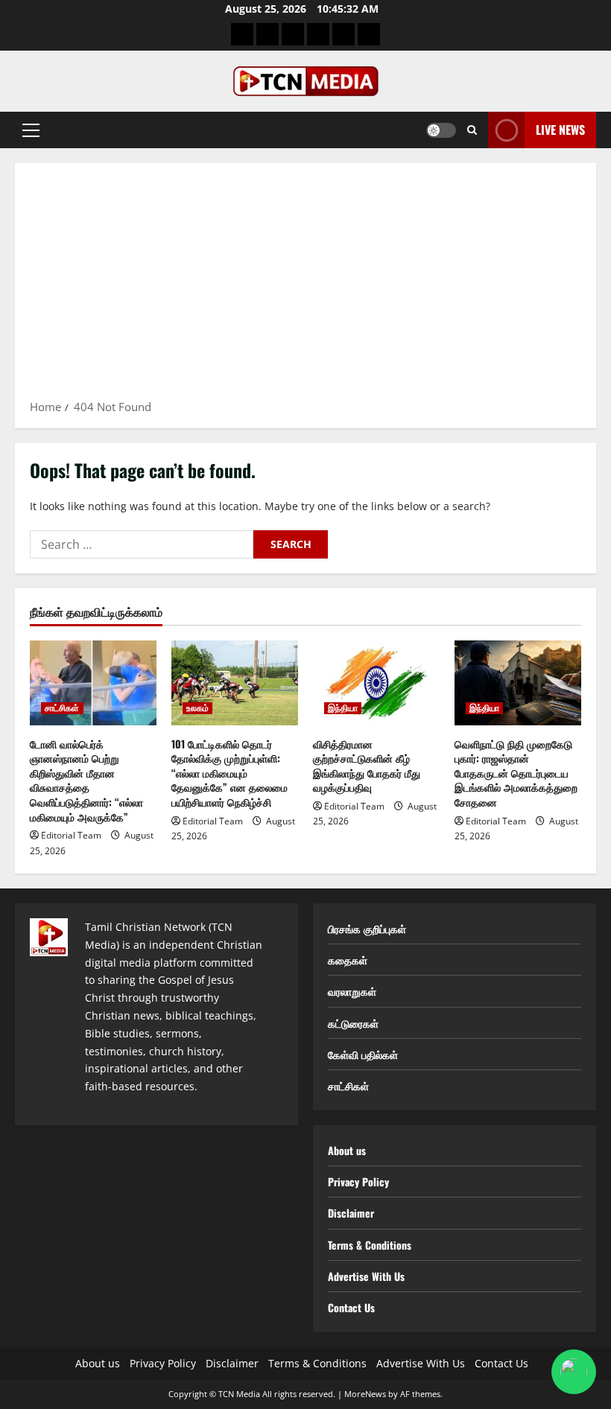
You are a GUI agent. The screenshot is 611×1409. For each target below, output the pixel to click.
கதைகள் (347, 959)
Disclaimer (351, 1213)
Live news (560, 130)
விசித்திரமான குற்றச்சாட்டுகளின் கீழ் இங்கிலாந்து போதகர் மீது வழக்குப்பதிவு (366, 765)
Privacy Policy (358, 1181)
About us (347, 1150)
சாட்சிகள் (62, 708)
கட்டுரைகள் (353, 1023)
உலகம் (197, 708)
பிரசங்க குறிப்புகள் (367, 928)
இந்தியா (343, 708)
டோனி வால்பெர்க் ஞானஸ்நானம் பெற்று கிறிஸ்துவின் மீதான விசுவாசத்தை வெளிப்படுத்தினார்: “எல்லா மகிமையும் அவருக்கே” (86, 780)
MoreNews (365, 1393)
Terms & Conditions (369, 1245)
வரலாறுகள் (352, 991)
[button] (31, 130)
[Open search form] (472, 129)
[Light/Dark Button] (441, 130)
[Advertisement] (305, 286)
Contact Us (351, 1307)
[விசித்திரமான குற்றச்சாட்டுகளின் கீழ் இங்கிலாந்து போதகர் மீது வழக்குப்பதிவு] (376, 682)
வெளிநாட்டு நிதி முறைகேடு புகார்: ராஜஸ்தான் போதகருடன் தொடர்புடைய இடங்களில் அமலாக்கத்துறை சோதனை (516, 773)
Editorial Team (71, 835)
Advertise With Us (366, 1276)
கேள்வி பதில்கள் (363, 1054)
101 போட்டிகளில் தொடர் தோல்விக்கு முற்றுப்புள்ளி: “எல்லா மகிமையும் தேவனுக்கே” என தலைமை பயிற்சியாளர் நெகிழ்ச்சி (229, 773)
